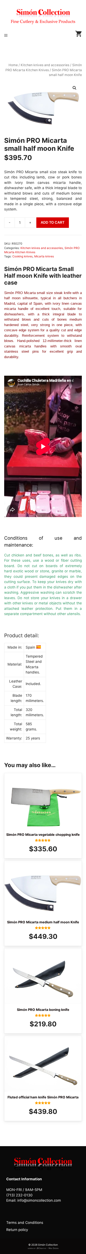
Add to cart (52, 222)
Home (13, 65)
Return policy (17, 1230)
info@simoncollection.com (39, 1200)
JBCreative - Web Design (47, 1248)
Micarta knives (44, 256)
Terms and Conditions (24, 1222)
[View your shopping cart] (78, 35)
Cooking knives (22, 256)
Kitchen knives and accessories (45, 65)
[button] (74, 88)
